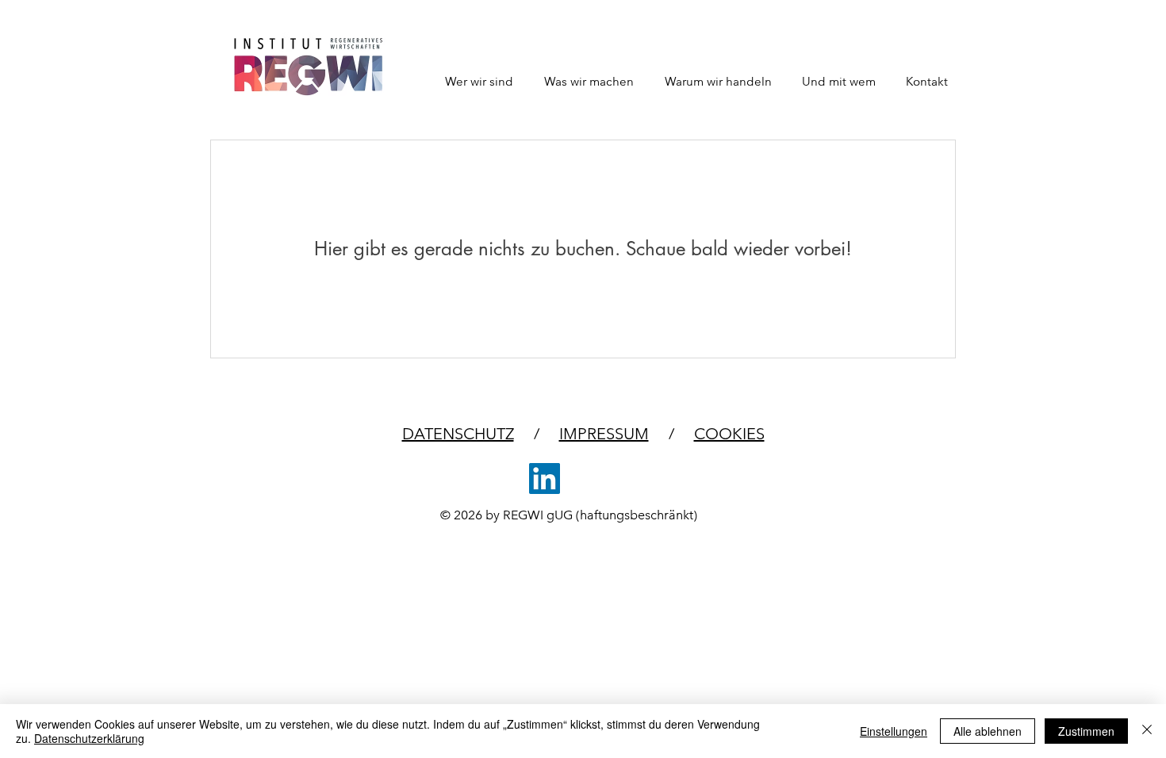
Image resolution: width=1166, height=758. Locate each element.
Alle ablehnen (987, 731)
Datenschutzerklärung (89, 738)
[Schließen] (1146, 731)
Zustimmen (1086, 731)
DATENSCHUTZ (458, 433)
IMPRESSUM (604, 433)
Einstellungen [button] (893, 731)
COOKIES (729, 433)
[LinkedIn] (544, 478)
